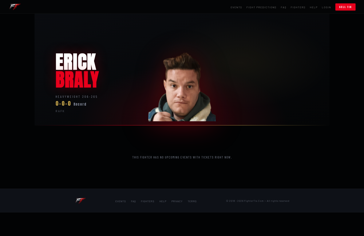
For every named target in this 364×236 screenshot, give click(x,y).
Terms (192, 201)
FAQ (283, 7)
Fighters (298, 7)
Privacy (177, 201)
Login (326, 7)
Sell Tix (345, 7)
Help (314, 7)
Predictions (261, 7)
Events (236, 7)
